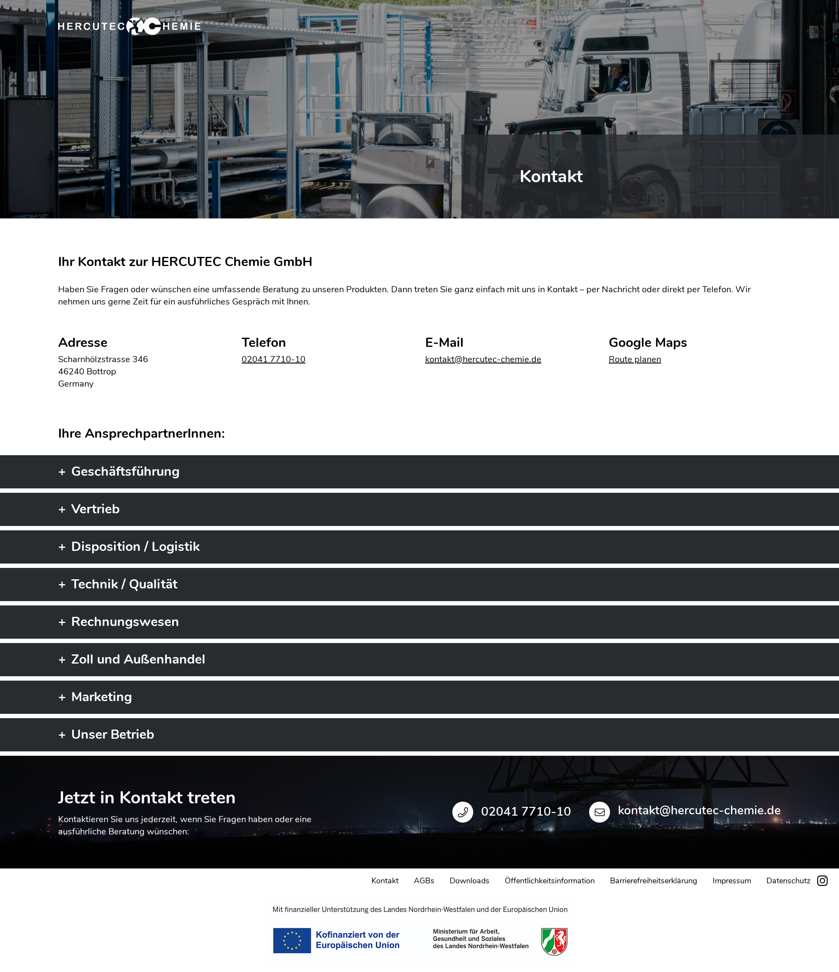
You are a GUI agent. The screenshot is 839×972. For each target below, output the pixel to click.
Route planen (635, 359)
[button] (419, 471)
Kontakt (385, 880)
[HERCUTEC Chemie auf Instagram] (822, 880)
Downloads (469, 880)
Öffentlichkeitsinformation (550, 880)
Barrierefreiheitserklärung (653, 880)
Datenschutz (788, 880)
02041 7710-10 (273, 359)
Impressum (732, 880)
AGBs (424, 880)
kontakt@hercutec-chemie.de (483, 359)
